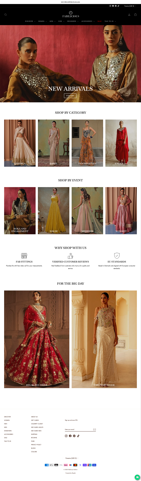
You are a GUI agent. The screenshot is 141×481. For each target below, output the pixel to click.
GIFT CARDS (35, 420)
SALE (100, 21)
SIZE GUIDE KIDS (36, 431)
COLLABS (34, 452)
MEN (52, 21)
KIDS (61, 21)
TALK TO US (109, 21)
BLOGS (33, 448)
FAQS (32, 441)
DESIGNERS (72, 21)
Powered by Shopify (70, 473)
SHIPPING (34, 434)
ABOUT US (34, 417)
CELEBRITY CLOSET (37, 424)
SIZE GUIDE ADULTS (37, 427)
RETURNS (34, 438)
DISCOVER (29, 21)
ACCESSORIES (87, 21)
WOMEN (41, 21)
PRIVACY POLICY (36, 445)
